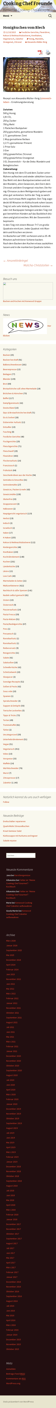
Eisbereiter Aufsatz (12, 422)
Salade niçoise (9, 840)
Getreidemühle (10, 484)
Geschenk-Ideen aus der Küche (17, 475)
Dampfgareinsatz (11, 403)
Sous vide (7, 691)
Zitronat (18, 42)
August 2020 (12, 1075)
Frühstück (7, 470)
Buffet (6, 398)
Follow (6, 802)
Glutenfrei (7, 499)
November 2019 (13, 1113)
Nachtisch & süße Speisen (15, 590)
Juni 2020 (10, 1084)
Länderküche (9, 566)
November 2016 (13, 1286)
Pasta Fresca (9, 614)
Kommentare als (16, 1378)
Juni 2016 (10, 1310)
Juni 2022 (10, 984)
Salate (6, 657)
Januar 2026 (11, 945)
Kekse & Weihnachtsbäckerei (16, 35)
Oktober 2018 (12, 1176)
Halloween (8, 508)
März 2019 (11, 1152)
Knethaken (36, 35)
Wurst (6, 773)
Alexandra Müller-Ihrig (37, 42)
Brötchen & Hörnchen (13, 393)
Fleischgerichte (10, 446)
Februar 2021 (12, 1046)
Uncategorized (10, 734)
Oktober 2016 (12, 1291)
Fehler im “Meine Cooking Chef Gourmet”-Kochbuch (20, 883)
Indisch (6, 523)
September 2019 (14, 1123)
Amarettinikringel (15, 260)
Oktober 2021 (12, 1012)
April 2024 (10, 964)
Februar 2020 (12, 1099)
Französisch (8, 465)
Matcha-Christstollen (38, 265)
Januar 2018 (11, 1219)
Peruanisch (8, 633)
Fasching (7, 431)
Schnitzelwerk (9, 672)
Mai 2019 (10, 1142)
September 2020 (14, 1070)
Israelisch (7, 528)
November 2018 (13, 1171)
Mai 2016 (10, 1315)
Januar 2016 (11, 1334)
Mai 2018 (10, 1200)
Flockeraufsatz (10, 460)
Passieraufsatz (10, 609)
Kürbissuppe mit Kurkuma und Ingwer (20, 835)
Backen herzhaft (10, 359)
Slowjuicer (8, 676)
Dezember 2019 (13, 1108)
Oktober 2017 (12, 1233)
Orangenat (8, 42)
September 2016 (14, 1296)
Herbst (6, 518)
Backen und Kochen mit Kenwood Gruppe (22, 301)
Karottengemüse (22, 875)
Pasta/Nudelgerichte (12, 624)
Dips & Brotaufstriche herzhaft (17, 412)
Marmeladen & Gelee (13, 580)
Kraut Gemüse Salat (12, 831)
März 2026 (11, 940)
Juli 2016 (10, 1305)
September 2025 (14, 950)
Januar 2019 (11, 1161)
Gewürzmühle (9, 494)
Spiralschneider (10, 701)
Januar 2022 (11, 1003)
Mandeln (39, 38)
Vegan (6, 744)
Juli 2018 (10, 1190)
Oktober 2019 (12, 1118)
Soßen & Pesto (10, 686)
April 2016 (10, 1320)
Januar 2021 (11, 1051)
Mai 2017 (10, 1257)
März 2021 (11, 1041)
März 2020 (11, 1094)
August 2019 (12, 1128)
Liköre (6, 571)
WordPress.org (13, 1383)
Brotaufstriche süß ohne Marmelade (20, 388)
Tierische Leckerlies (12, 710)
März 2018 (11, 1209)
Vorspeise (8, 758)
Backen (6, 355)
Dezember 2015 (13, 1339)
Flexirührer (44, 32)
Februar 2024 (12, 969)
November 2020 (13, 1060)
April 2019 (10, 1147)
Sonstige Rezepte (11, 681)
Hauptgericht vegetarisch (15, 513)
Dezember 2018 (13, 1166)
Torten (6, 720)
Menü (6, 15)
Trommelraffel (9, 725)
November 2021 (13, 1008)
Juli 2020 (10, 1080)
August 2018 (12, 1185)
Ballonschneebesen (12, 364)
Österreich (8, 604)
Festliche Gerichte (30, 32)
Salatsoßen (8, 662)
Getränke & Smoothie (13, 479)
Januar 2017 (11, 1277)
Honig (31, 38)
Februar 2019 (12, 1157)
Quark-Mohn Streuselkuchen (16, 826)
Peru (5, 628)
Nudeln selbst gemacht (14, 595)
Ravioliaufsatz (9, 638)
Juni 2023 (10, 974)
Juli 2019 (10, 1132)
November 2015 (13, 1344)
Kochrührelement (11, 556)
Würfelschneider (11, 768)
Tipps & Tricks (9, 715)
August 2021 (12, 1022)
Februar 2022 (12, 998)
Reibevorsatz (9, 648)
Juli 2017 (10, 1248)
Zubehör (19, 38)
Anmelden (11, 1369)
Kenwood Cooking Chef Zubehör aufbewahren (18, 914)
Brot (5, 383)
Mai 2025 (10, 955)
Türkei (6, 729)
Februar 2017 (12, 1272)
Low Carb (7, 576)
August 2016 (12, 1301)
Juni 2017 (10, 1253)
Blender (6, 379)
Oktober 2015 (12, 1349)
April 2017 (10, 1262)
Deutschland (9, 407)
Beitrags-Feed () (15, 1373)
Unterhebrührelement (13, 739)
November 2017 (13, 1229)
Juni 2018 (10, 1195)
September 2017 (14, 1238)
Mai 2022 (10, 988)
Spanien (7, 696)
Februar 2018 (12, 1214)
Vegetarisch (8, 38)
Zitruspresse (9, 777)
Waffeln (6, 763)
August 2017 (12, 1243)
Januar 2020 (11, 1104)
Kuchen (6, 561)
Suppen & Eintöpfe (12, 705)
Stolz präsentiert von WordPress (18, 1401)
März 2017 (11, 1267)
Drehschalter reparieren (14, 821)
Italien (6, 532)
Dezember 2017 (13, 1224)
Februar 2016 (12, 1329)
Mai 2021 (10, 1036)
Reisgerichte (9, 652)
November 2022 (13, 979)
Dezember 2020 (13, 1056)
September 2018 (14, 1181)
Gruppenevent (10, 504)
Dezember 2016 (13, 1281)
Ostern (6, 600)
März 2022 (11, 993)
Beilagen (7, 374)
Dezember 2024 (13, 960)
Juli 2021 (10, 1027)
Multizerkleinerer (11, 585)
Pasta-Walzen (9, 619)
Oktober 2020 (12, 1065)
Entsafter (7, 427)
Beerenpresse (10, 369)
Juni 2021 (10, 1032)
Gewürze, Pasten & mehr (14, 489)
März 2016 (11, 1325)
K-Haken (7, 537)
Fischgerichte (9, 441)
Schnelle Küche (10, 667)
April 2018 (10, 1205)
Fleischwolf (8, 451)
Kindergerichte (10, 547)
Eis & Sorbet (9, 417)
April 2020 (10, 1089)
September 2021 (14, 1017)
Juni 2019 (10, 1137)
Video (5, 753)
